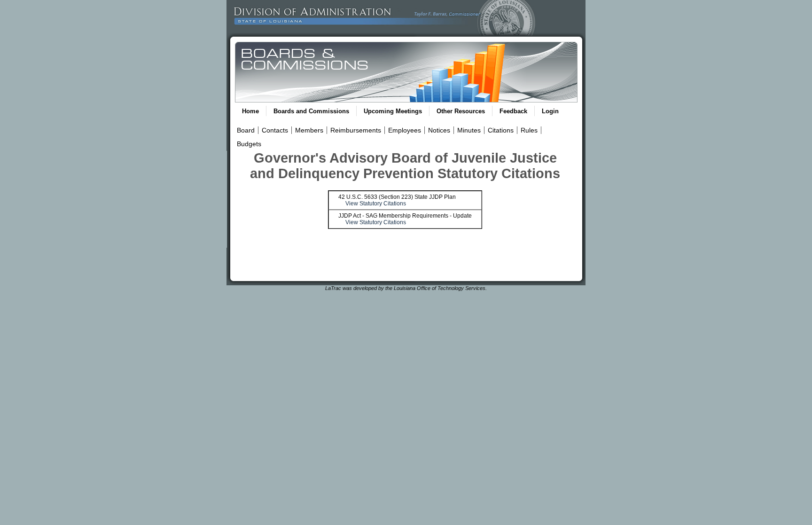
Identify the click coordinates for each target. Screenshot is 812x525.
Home (250, 111)
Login (550, 111)
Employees (404, 130)
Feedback (513, 111)
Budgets (249, 144)
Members (309, 130)
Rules (529, 130)
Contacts (275, 130)
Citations (501, 130)
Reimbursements (355, 130)
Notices (439, 130)
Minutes (469, 130)
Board (246, 130)
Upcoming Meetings (393, 111)
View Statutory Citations (375, 203)
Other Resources (461, 111)
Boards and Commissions (311, 111)
